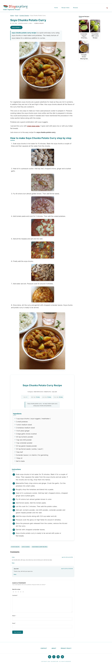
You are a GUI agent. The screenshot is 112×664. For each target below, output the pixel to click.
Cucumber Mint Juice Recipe (95, 36)
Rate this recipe (16, 589)
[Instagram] (62, 656)
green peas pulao (33, 126)
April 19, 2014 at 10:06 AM (67, 568)
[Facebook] (53, 656)
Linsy (13, 557)
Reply (13, 563)
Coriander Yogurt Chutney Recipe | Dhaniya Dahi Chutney (84, 36)
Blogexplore (15, 7)
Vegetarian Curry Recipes (39, 546)
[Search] (106, 8)
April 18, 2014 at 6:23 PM (67, 557)
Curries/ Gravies (24, 15)
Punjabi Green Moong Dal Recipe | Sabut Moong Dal (84, 57)
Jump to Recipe (16, 27)
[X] (58, 656)
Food (16, 15)
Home (12, 15)
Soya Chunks (25, 546)
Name (14, 615)
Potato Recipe (15, 546)
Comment (15, 595)
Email (14, 623)
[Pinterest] (49, 656)
